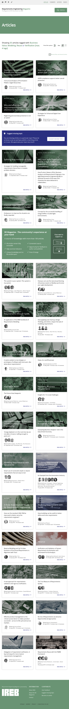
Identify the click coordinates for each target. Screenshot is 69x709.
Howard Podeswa (52, 186)
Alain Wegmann (18, 291)
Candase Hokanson (53, 591)
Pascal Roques (46, 523)
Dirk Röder (52, 402)
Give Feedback (46, 690)
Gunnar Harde (17, 86)
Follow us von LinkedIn (59, 242)
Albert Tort (17, 556)
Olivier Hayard (26, 291)
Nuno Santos (46, 331)
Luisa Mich (54, 364)
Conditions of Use (43, 704)
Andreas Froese (50, 484)
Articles (46, 2)
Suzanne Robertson (48, 293)
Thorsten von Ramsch (19, 219)
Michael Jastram (13, 480)
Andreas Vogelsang (58, 483)
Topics (62, 10)
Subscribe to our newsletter (58, 248)
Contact (31, 697)
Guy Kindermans (52, 84)
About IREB (32, 690)
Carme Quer (56, 661)
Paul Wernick (19, 444)
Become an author (47, 695)
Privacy (34, 704)
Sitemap (22, 704)
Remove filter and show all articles (59, 54)
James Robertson (57, 293)
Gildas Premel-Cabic (14, 329)
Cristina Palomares (48, 661)
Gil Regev (11, 291)
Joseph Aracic (17, 659)
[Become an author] (11, 2)
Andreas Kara (21, 480)
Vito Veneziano (26, 444)
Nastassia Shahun (52, 119)
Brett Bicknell (54, 556)
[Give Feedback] (5, 2)
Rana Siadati (12, 444)
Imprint (28, 704)
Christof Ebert (17, 626)
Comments (52, 2)
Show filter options (48, 45)
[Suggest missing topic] (8, 2)
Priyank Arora (51, 435)
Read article (26, 90)
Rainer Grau (51, 219)
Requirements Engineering (16, 10)
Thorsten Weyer (42, 484)
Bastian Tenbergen (47, 483)
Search (65, 2)
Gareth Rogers (17, 174)
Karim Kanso (62, 556)
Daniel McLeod (27, 591)
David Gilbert (46, 402)
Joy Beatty (45, 591)
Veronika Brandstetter (49, 486)
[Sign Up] (2, 2)
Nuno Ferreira (53, 331)
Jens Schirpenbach (52, 622)
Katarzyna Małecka (19, 368)
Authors (59, 2)
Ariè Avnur (17, 521)
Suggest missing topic (56, 139)
